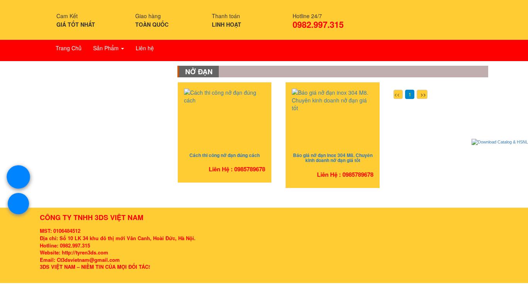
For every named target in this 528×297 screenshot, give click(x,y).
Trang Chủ (69, 48)
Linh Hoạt (226, 24)
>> (423, 94)
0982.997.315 (318, 24)
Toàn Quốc (152, 24)
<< (397, 94)
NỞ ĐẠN (199, 72)
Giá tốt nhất (75, 24)
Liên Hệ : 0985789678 (237, 169)
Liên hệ (145, 48)
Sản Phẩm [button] (106, 48)
